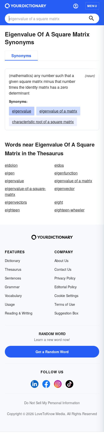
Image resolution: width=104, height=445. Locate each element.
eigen (10, 173)
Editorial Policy (65, 286)
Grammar (12, 286)
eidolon (11, 165)
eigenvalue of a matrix (58, 111)
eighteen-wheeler (69, 210)
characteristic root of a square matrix (43, 121)
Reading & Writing (18, 313)
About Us (61, 260)
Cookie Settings (66, 295)
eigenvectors (16, 202)
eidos (59, 165)
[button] (76, 6)
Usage (10, 304)
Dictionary (12, 260)
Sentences (13, 278)
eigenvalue (21, 111)
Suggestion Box (66, 313)
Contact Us (62, 269)
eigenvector (64, 188)
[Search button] (91, 18)
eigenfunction (66, 173)
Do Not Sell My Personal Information (52, 402)
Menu (92, 6)
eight (58, 202)
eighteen (12, 210)
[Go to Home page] (25, 6)
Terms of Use (64, 304)
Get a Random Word (52, 351)
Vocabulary (13, 295)
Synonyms (21, 55)
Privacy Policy (64, 278)
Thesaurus (13, 269)
